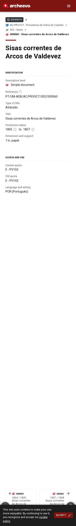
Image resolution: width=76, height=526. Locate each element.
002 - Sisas (16, 29)
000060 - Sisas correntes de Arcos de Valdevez (39, 34)
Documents (14, 19)
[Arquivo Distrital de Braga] (17, 6)
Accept (61, 515)
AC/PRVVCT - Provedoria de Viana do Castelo (37, 25)
